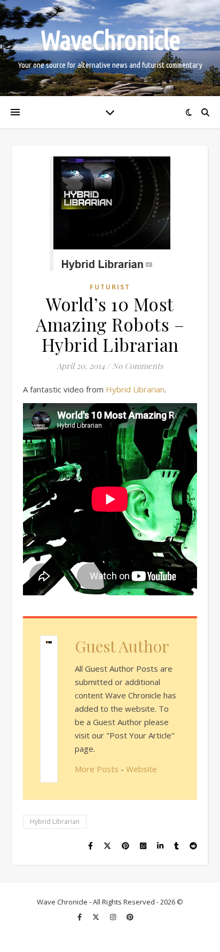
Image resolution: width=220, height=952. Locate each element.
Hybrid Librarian (135, 389)
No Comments (137, 365)
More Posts (97, 769)
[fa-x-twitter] (96, 917)
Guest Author (122, 646)
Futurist (110, 287)
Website (141, 769)
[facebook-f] (80, 917)
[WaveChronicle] (110, 48)
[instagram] (113, 917)
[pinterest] (130, 917)
